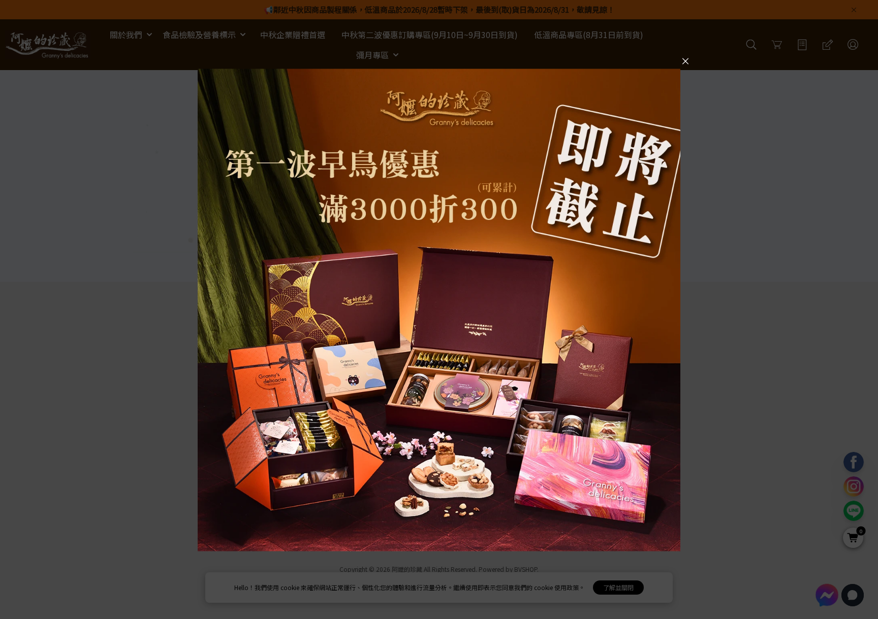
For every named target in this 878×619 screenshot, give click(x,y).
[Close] (685, 60)
